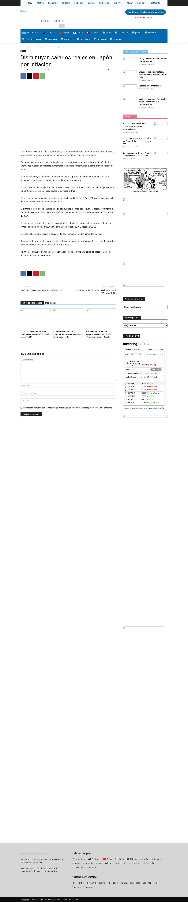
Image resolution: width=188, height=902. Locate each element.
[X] (29, 76)
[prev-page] (22, 342)
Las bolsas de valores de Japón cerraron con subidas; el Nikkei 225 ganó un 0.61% (35, 334)
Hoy (73, 883)
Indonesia (158, 859)
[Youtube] (163, 17)
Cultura (123, 883)
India (145, 859)
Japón (30, 47)
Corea (121, 859)
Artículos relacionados (32, 303)
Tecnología (135, 883)
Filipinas (134, 859)
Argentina (80, 859)
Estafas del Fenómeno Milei (151, 86)
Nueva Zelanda (105, 863)
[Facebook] (158, 17)
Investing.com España (156, 408)
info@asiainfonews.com (31, 862)
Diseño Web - (70, 899)
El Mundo (87, 887)
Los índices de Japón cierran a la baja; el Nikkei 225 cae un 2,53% (95, 291)
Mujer (156, 883)
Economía (91, 883)
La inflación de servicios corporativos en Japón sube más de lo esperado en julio (68, 334)
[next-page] (26, 342)
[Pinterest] (36, 76)
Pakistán (122, 863)
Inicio (22, 47)
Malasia (89, 863)
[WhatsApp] (42, 76)
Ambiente (76, 887)
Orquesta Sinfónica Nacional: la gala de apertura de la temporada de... (153, 102)
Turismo (103, 883)
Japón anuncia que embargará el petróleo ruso (42, 290)
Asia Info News (29, 70)
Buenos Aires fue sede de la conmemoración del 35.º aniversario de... (134, 126)
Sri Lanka (149, 863)
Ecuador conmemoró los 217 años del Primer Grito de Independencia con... (137, 141)
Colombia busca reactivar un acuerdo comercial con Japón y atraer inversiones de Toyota (99, 334)
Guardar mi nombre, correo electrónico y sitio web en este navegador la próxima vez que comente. (67, 408)
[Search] (62, 26)
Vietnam (92, 867)
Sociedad (113, 883)
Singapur (135, 863)
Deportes (147, 883)
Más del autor (51, 303)
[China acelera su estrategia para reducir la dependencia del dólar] (130, 75)
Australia (95, 859)
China (109, 859)
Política (81, 883)
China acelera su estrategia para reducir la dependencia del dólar (153, 75)
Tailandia (78, 867)
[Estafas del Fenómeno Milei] (130, 89)
